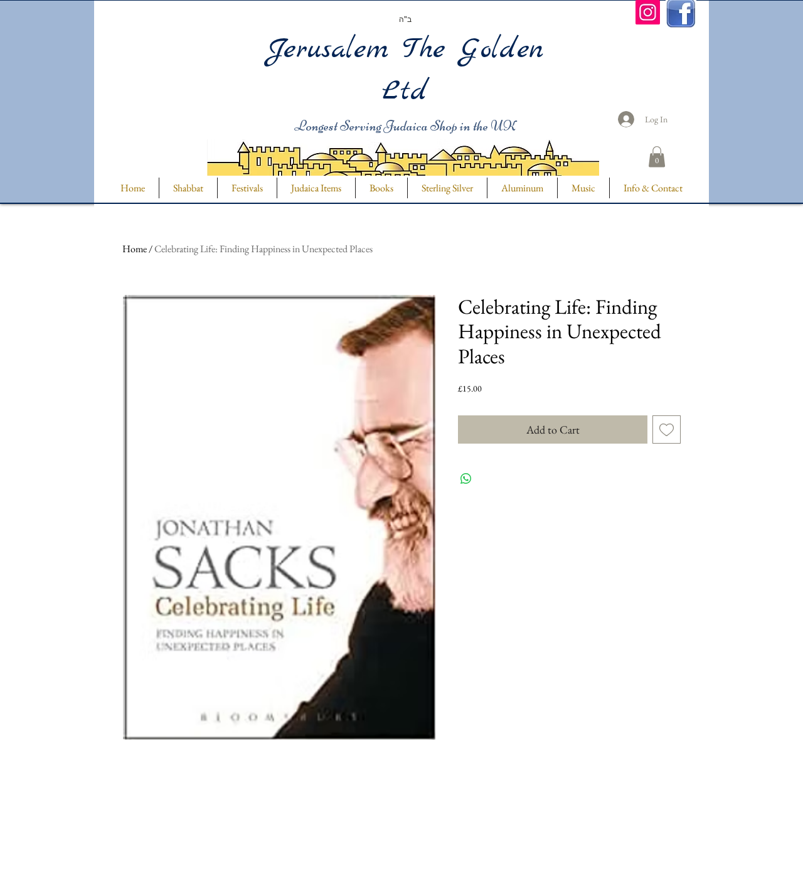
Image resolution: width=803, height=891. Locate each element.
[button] (657, 156)
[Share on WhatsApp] (466, 478)
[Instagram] (647, 12)
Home (134, 248)
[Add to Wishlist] (666, 429)
